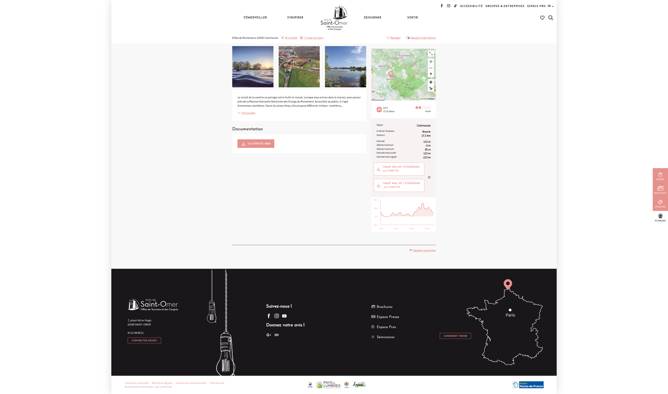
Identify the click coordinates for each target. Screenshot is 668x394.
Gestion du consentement (191, 383)
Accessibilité (471, 6)
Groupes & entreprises (505, 6)
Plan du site (217, 383)
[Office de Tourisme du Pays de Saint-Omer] (334, 17)
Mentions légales (162, 383)
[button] (550, 17)
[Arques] (360, 384)
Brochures (384, 307)
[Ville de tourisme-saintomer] (346, 384)
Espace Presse (388, 317)
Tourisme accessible (137, 383)
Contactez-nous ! (144, 340)
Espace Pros (386, 327)
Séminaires (386, 337)
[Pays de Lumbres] (328, 384)
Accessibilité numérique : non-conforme (148, 386)
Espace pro (536, 6)
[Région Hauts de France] (528, 384)
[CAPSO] (310, 384)
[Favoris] (542, 18)
